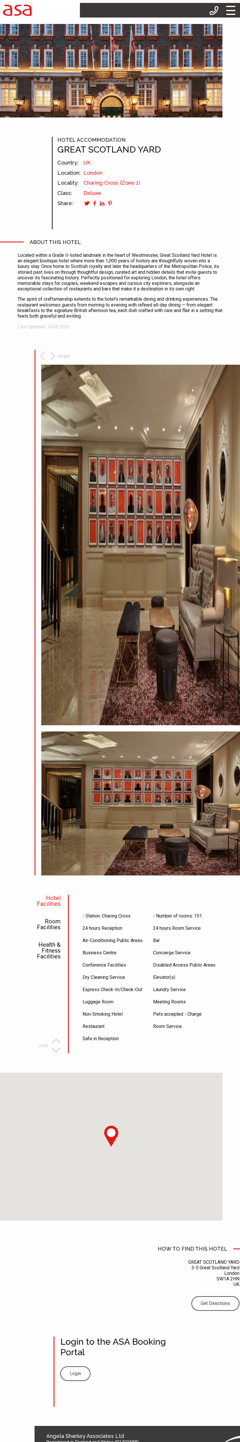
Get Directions (215, 1303)
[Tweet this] (87, 203)
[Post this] (101, 203)
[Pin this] (109, 203)
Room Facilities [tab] (49, 924)
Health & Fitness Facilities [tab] (49, 951)
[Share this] (94, 203)
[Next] (58, 356)
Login (75, 1373)
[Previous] (43, 356)
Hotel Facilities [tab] (49, 901)
